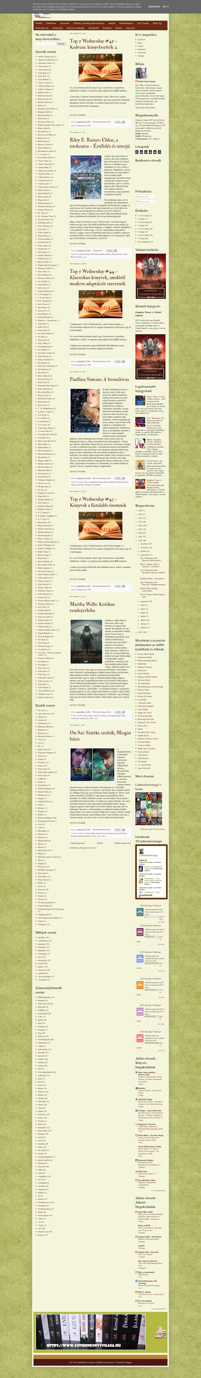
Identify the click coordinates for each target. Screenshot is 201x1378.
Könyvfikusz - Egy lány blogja (150, 1135)
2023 (140, 521)
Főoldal (39, 23)
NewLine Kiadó (144, 680)
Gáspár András (43, 255)
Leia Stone (42, 414)
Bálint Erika (42, 141)
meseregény (42, 960)
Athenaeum (42, 723)
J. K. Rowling (43, 297)
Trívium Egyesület (145, 716)
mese (40, 957)
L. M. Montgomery (45, 408)
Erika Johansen (44, 226)
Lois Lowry (42, 424)
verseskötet (42, 979)
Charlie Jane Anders (45, 170)
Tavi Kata (42, 639)
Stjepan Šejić (43, 610)
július (143, 605)
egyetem (41, 1055)
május (143, 612)
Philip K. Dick (43, 509)
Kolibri (41, 814)
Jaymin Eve (42, 310)
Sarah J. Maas (43, 587)
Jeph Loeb (42, 327)
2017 (140, 632)
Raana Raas (42, 522)
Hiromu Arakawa (44, 278)
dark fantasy (42, 1049)
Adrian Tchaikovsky (46, 56)
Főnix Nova (42, 775)
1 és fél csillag (143, 215)
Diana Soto (42, 200)
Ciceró (40, 739)
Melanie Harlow (44, 463)
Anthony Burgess (44, 86)
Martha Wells (120, 715)
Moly (140, 42)
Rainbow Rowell (44, 528)
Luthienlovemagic (150, 909)
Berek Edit (42, 118)
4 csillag (80, 833)
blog (39, 1033)
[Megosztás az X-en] (121, 122)
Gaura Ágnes (43, 245)
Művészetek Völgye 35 (146, 1173)
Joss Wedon (42, 349)
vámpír (40, 1225)
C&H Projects (143, 758)
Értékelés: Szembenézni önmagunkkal (147, 1183)
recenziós (41, 1166)
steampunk (42, 1182)
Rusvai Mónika (44, 561)
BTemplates (146, 136)
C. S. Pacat (42, 154)
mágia (40, 1147)
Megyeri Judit (43, 460)
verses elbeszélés (44, 976)
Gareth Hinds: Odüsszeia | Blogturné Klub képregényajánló (150, 1127)
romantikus (80, 485)
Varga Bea (42, 684)
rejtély (40, 1169)
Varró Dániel (43, 687)
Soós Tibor (42, 607)
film (39, 1068)
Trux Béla (42, 664)
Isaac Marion (43, 284)
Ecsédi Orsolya (44, 219)
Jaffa (39, 804)
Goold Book (42, 785)
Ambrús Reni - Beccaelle (148, 1252)
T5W (89, 125)
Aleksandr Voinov (45, 63)
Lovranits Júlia (43, 431)
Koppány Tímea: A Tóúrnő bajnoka (148, 314)
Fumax (90, 715)
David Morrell (43, 193)
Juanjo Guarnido (44, 359)
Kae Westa (42, 372)
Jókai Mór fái (143, 1274)
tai (39, 1195)
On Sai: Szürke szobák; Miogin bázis (152, 595)
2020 (140, 533)
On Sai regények (145, 1300)
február (144, 623)
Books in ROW (144, 1225)
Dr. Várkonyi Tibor (45, 216)
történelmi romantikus (92, 485)
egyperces (42, 944)
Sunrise (41, 892)
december (145, 543)
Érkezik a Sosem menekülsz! (148, 1239)
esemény (41, 1062)
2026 (140, 510)
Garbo (40, 782)
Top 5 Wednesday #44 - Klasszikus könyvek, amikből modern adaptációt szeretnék (98, 277)
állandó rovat (81, 125)
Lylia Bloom (43, 437)
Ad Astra (41, 710)
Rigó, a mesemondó (146, 1272)
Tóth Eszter (42, 671)
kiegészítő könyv (121, 833)
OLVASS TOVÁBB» (78, 115)
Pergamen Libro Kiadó (147, 722)
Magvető (41, 837)
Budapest (41, 1000)
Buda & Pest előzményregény (149, 1285)
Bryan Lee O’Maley (45, 134)
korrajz (40, 1121)
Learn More (154, 7)
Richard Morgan (44, 532)
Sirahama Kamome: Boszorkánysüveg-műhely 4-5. (149, 1163)
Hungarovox (43, 795)
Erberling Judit (44, 222)
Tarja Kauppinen (44, 636)
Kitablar (141, 1088)
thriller (40, 1199)
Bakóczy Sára (43, 92)
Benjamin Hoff (43, 112)
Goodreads (142, 52)
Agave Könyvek (44, 713)
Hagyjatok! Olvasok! (147, 1124)
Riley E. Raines (76, 257)
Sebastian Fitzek (44, 590)
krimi (40, 1124)
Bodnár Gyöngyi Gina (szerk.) (49, 125)
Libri (40, 827)
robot (91, 718)
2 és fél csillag (82, 715)
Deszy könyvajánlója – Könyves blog (147, 1073)
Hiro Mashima (43, 274)
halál (40, 1082)
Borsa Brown (43, 131)
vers (39, 1222)
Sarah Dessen (43, 584)
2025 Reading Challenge (150, 905)
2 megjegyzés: (98, 250)
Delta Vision (43, 749)
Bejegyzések (144, 196)
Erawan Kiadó (143, 751)
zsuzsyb (141, 1245)
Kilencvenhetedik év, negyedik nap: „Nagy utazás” (149, 1228)
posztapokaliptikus (45, 1156)
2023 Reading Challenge (150, 951)
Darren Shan (43, 190)
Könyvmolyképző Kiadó (147, 660)
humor (40, 1088)
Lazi (39, 824)
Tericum (41, 899)
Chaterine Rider (44, 173)
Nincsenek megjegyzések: (102, 122)
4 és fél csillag (143, 235)
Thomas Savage (44, 646)
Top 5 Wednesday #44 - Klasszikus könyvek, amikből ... (152, 572)
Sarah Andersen (44, 577)
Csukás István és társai (46, 187)
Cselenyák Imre (44, 180)
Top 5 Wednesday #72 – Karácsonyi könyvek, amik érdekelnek (156, 420)
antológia (41, 937)
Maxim (40, 847)
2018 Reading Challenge (150, 1031)
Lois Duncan (43, 421)
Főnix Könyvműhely (98, 254)
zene (39, 1228)
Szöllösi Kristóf (44, 623)
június (143, 609)
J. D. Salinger (43, 294)
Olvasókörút (75, 327)
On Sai (93, 836)
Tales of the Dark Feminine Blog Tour (150, 1264)
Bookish (145, 133)
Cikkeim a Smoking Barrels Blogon (89, 23)
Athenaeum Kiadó (145, 657)
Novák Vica (42, 483)
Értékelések (51, 23)
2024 (140, 518)
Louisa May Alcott (45, 428)
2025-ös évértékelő (145, 1254)
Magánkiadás (43, 840)
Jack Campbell (43, 300)
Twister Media (43, 905)
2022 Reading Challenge (150, 978)
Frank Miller (43, 235)
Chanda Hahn (43, 167)
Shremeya (42, 889)
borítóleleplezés (44, 1039)
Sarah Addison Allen (46, 574)
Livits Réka (42, 418)
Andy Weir (42, 76)
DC (39, 746)
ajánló (40, 1020)
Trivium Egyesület (45, 902)
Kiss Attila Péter (44, 392)
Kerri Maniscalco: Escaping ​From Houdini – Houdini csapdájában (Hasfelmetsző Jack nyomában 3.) (150, 1115)
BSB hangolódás (44, 997)
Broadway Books (44, 736)
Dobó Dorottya (44, 203)
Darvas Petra (143, 725)
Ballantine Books (44, 726)
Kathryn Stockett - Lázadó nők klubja (149, 1091)
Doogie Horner (44, 209)
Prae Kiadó (142, 761)
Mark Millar (42, 444)
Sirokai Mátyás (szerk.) (47, 600)
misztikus (41, 1143)
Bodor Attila (43, 128)
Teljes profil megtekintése (145, 107)
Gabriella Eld (43, 242)
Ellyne (140, 729)
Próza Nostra (43, 879)
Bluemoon (42, 733)
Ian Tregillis (42, 281)
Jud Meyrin (42, 362)
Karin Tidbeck (43, 375)
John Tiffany (43, 343)
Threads (141, 55)
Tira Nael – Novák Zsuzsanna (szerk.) (49, 653)
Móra (40, 860)
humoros (105, 715)
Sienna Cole (42, 597)
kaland (40, 1111)
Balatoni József (44, 95)
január (143, 627)
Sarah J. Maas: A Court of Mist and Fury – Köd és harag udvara (156, 399)
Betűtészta (42, 730)
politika (41, 1153)
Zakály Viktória (44, 697)
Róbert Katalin (43, 568)
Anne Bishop (43, 79)
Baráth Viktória (44, 102)
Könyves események (76, 27)
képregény (42, 950)
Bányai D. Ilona (44, 144)
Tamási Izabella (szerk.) (47, 630)
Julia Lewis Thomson (46, 366)
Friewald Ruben (44, 239)
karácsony (42, 1114)
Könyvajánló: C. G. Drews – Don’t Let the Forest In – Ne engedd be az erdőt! (148, 1151)
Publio (40, 883)
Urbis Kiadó (142, 755)
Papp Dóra (42, 496)
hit (103, 833)
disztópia (41, 1052)
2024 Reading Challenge (150, 925)
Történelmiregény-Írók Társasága (51, 909)
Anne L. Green (44, 82)
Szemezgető (57, 27)
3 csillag (141, 225)
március (144, 620)
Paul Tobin (42, 502)
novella (41, 963)
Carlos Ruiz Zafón (45, 157)
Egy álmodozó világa (146, 1180)
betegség (41, 1029)
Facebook (141, 39)
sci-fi (84, 257)
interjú (114, 254)
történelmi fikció (44, 1209)
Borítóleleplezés (126, 23)
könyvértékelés (158, 120)
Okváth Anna (43, 486)
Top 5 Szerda (143, 23)
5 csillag (80, 254)
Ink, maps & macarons (147, 1260)
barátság (87, 254)
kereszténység (109, 833)
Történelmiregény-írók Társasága (150, 686)
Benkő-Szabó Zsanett (146, 81)
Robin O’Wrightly (45, 548)
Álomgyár (42, 924)
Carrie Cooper (43, 160)
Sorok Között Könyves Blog (149, 1146)
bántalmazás (42, 1042)
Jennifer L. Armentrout (47, 320)
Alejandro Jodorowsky (46, 59)
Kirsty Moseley (44, 388)
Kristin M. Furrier (45, 398)
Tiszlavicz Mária (44, 658)
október (144, 551)
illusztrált (41, 1101)
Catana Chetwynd (45, 164)
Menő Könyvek (44, 850)
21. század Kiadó (144, 764)
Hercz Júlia (42, 271)
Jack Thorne (42, 304)
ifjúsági (108, 254)
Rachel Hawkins (44, 525)
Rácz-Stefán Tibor (45, 564)
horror (40, 1085)
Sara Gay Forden (44, 571)
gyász (40, 1078)
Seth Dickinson (44, 594)
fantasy (98, 833)
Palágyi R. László (45, 493)
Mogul (40, 853)
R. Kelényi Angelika (46, 515)
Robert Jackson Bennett (47, 541)
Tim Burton (42, 649)
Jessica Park (42, 330)
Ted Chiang (42, 643)
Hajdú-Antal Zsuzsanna (47, 265)
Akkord (41, 717)
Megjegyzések (144, 201)
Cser (39, 743)
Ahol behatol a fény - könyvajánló (151, 1294)
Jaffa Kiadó (142, 663)
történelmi (42, 1205)
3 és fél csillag (82, 482)
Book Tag (157, 23)
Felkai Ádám (43, 232)
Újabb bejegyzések (77, 843)
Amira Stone (43, 66)
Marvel (40, 844)
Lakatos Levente (44, 411)
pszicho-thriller (44, 1160)
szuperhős (42, 1189)
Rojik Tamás (43, 551)
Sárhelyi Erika (43, 626)
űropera (41, 1235)
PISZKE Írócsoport (45, 870)
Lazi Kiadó (142, 699)
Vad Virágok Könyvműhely (48, 917)
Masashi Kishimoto (45, 454)
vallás (103, 836)
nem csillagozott (144, 241)
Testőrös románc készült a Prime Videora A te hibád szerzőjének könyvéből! (150, 1079)
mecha (119, 254)
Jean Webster (43, 314)
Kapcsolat (130, 27)
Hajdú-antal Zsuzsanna (146, 748)
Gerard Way (42, 248)
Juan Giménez (43, 356)
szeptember (145, 554)
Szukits (41, 896)
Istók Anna (42, 287)
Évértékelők (94, 27)
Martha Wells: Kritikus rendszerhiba (92, 607)
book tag (41, 1036)
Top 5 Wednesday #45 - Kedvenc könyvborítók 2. (94, 44)
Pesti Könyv (42, 876)
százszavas (42, 970)
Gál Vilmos (42, 252)
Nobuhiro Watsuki (45, 480)
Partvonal (41, 873)
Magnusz (41, 834)
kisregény (111, 715)
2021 (140, 529)
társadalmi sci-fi (44, 1202)
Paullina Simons (122, 482)
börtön (93, 833)
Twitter (140, 46)
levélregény (42, 953)
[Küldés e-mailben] (116, 122)
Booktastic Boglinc (146, 1160)
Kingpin (41, 811)
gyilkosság (42, 1075)
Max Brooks (42, 457)
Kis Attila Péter (144, 683)
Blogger (129, 1362)
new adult (42, 1150)
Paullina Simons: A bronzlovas (99, 379)
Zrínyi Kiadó (143, 709)
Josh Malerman (44, 346)
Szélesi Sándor (43, 620)
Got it (166, 7)
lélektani (41, 1134)
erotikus (41, 1059)
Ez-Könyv (42, 762)
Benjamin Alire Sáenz (46, 108)
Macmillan (42, 831)
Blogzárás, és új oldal (146, 1303)
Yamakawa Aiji (44, 694)
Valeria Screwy (44, 681)
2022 (140, 525)
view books (161, 922)
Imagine (41, 798)
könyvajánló (42, 1130)
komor (40, 1117)
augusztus (145, 601)
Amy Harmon (43, 69)
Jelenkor (41, 808)
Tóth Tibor (42, 674)
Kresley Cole (43, 395)
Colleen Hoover (44, 177)
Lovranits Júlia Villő (46, 434)
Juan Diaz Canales (45, 353)
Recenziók (64, 23)
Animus (41, 720)
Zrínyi (40, 921)
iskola (40, 1108)
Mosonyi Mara (43, 467)
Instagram (141, 49)
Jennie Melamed (44, 317)
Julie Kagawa (43, 369)
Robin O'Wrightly (45, 545)
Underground (43, 914)
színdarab (41, 973)
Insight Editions (44, 801)
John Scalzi (42, 340)
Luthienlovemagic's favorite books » (152, 829)
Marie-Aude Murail (45, 441)
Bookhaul (107, 27)
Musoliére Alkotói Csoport (148, 738)
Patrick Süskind (44, 499)
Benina (40, 105)
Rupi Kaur (42, 558)
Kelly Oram (42, 382)
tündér (40, 1212)
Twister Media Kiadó (146, 654)
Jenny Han (42, 323)
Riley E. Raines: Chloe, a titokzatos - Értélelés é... (150, 565)
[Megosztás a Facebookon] (123, 122)
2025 (140, 514)
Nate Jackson (43, 473)
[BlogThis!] (118, 122)
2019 (140, 536)
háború (100, 482)
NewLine (41, 866)
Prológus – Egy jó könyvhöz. (150, 1110)
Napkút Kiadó (143, 735)
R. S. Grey (42, 519)
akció (40, 1023)
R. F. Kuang (42, 512)
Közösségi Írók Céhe (46, 821)
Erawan (41, 756)
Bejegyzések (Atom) (88, 847)
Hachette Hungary (45, 788)
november (145, 547)
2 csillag (141, 218)
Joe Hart (41, 336)
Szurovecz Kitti (44, 617)
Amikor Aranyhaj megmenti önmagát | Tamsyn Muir (148, 1138)
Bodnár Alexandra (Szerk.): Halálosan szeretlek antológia (154, 442)
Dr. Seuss (41, 213)
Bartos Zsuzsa (43, 99)
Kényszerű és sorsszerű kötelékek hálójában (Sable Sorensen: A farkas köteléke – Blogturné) (150, 1216)
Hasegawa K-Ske (44, 268)
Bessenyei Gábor (44, 121)
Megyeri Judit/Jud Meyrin (148, 676)
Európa (41, 759)
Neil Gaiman (43, 476)
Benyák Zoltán (43, 115)
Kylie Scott (42, 405)
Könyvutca (142, 1171)
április (143, 616)
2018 (140, 540)
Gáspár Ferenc (43, 258)
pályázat (41, 1163)
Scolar (40, 886)
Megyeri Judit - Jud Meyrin (149, 1236)
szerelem (41, 1186)
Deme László (43, 196)
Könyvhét (42, 1007)
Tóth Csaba (42, 668)
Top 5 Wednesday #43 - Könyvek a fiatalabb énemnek (98, 502)
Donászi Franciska (45, 206)
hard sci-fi (97, 715)
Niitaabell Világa (145, 1099)
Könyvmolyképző (110, 482)
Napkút (41, 863)
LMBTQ (41, 1010)
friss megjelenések (45, 1072)
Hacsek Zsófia (43, 261)
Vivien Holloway (44, 690)
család (40, 1046)
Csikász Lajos (43, 183)
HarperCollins (43, 791)
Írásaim (119, 27)
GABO (40, 778)
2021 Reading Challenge (150, 1005)
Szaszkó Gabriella (45, 613)
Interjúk (112, 23)
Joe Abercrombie (44, 333)
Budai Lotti (42, 138)
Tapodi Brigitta (44, 633)
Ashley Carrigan (44, 89)
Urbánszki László (44, 677)
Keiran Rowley (44, 379)
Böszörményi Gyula (45, 151)
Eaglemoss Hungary (45, 752)
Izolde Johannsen (44, 291)
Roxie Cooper (43, 555)
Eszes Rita (42, 229)
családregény (92, 482)
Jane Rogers (42, 307)
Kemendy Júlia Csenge (47, 385)
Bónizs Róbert (43, 147)
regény (125, 254)
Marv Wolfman (44, 450)
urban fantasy (43, 1215)
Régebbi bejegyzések (123, 843)
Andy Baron (42, 73)
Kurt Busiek (42, 401)
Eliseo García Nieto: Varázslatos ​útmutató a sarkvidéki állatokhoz (150, 1102)
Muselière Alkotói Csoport (48, 857)
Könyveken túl (42, 27)
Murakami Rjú (43, 470)
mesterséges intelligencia (80, 718)
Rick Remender (44, 535)
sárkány (41, 1192)
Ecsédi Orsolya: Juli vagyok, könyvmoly (154, 462)
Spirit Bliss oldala (145, 1211)
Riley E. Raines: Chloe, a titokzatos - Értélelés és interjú (100, 143)
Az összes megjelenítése (158, 1190)
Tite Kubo (42, 661)
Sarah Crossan (43, 581)
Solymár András (44, 603)
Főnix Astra (42, 769)
